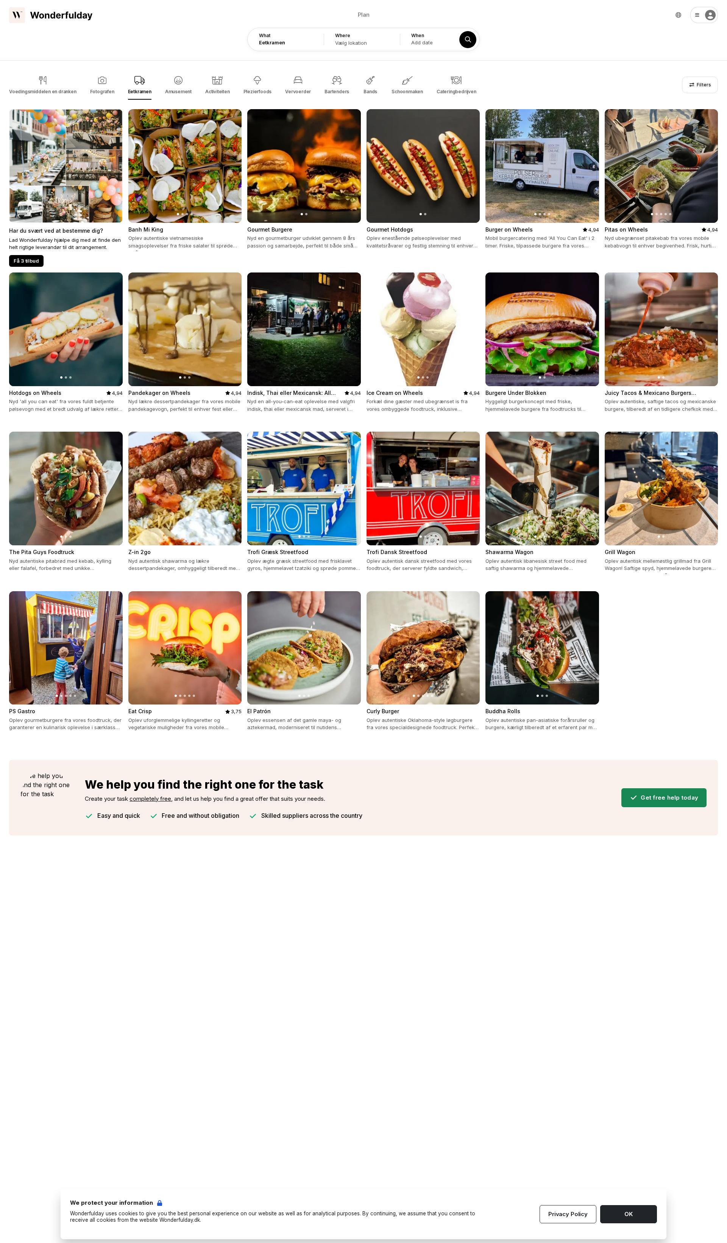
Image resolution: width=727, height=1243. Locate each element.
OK (628, 1214)
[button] (704, 15)
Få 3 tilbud (26, 261)
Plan (364, 14)
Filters (702, 85)
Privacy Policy (568, 1214)
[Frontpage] (50, 15)
